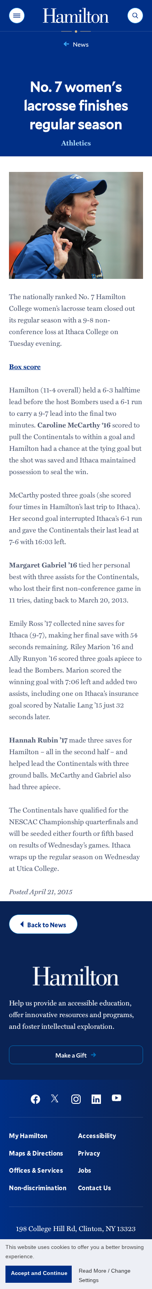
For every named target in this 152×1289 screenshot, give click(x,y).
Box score (25, 366)
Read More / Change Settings (105, 1275)
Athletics (76, 143)
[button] (17, 15)
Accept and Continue (39, 1273)
